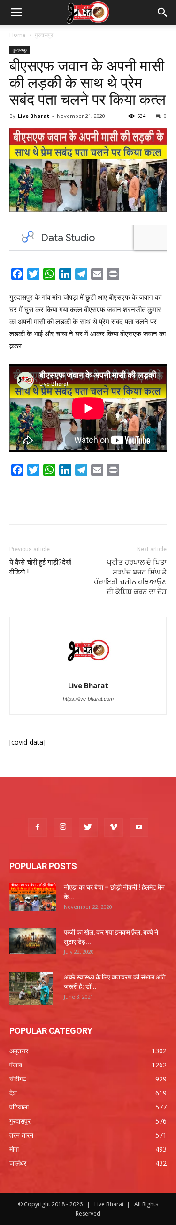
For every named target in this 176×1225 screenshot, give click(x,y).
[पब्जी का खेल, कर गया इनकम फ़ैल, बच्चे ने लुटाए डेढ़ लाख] (32, 941)
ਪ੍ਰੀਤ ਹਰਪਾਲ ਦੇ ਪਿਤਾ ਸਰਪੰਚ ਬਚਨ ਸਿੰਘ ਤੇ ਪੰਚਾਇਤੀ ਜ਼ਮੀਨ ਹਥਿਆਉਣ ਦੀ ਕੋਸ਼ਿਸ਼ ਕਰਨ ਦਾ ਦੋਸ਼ (130, 577)
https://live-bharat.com (88, 699)
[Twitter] (88, 827)
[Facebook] (37, 827)
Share (133, 276)
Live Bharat (33, 115)
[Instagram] (63, 827)
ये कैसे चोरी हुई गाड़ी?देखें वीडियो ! (40, 567)
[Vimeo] (113, 827)
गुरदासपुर (44, 35)
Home (17, 35)
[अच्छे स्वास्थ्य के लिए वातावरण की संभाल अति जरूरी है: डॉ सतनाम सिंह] (31, 988)
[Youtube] (139, 827)
